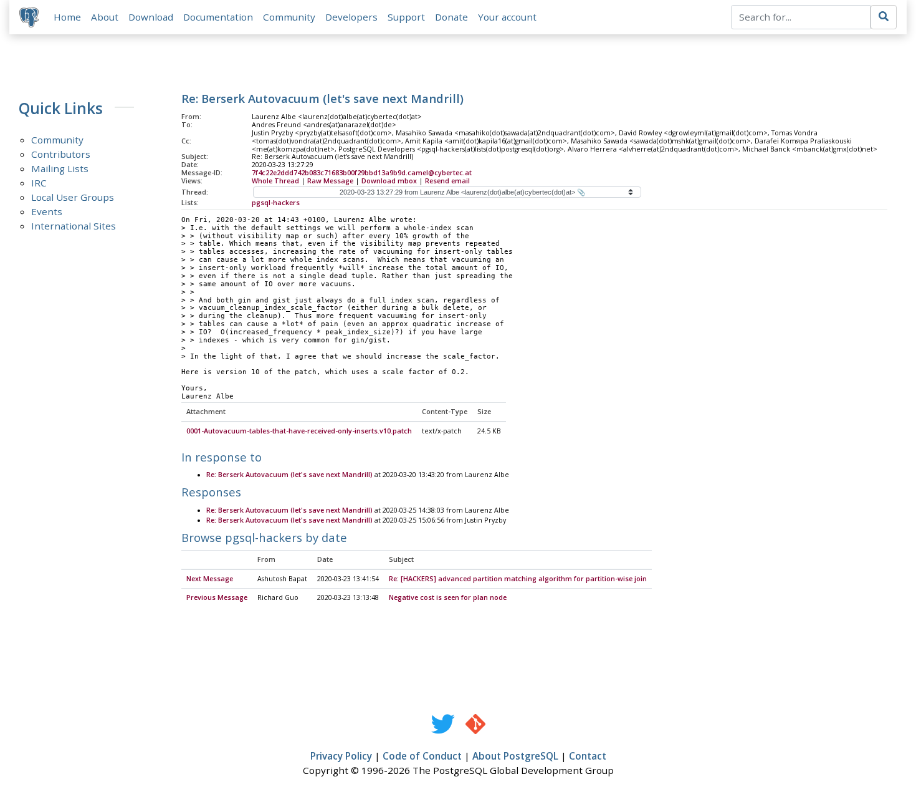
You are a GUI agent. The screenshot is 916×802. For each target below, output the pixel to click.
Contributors (60, 154)
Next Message (209, 578)
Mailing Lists (59, 168)
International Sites (73, 226)
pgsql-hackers (276, 202)
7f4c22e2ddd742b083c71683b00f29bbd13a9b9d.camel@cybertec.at (362, 172)
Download (150, 17)
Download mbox (389, 180)
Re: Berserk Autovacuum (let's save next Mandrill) (289, 474)
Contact (587, 756)
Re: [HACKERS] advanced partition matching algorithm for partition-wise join (518, 578)
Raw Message (330, 180)
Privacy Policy (341, 756)
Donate (451, 17)
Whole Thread (275, 180)
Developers (351, 17)
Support (406, 17)
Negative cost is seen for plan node (448, 597)
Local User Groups (72, 197)
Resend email (447, 180)
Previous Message (216, 597)
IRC (39, 182)
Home (67, 17)
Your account (507, 17)
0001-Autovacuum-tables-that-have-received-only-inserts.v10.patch (299, 431)
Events (46, 211)
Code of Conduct (422, 756)
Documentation (218, 17)
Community (289, 17)
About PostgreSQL (515, 756)
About (104, 17)
